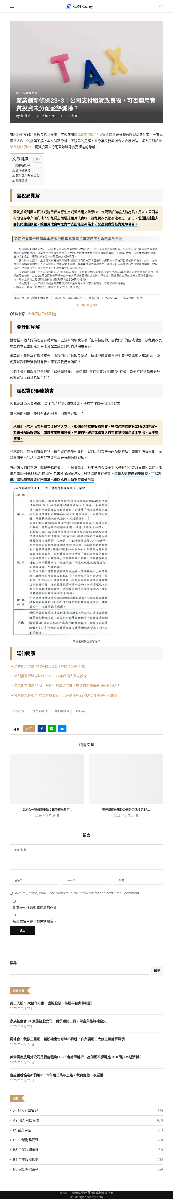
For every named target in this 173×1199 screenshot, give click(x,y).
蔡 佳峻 (25, 116)
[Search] (161, 6)
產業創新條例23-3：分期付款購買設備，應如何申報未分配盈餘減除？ (67, 686)
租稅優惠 (80, 711)
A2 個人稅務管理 (88, 1120)
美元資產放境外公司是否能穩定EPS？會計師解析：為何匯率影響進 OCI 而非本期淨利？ (76, 1057)
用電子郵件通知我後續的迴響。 (36, 907)
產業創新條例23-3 (88, 135)
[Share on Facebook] (42, 728)
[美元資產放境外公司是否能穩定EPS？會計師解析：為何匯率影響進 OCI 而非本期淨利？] (126, 778)
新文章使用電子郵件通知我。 (35, 921)
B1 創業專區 (88, 1130)
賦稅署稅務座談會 (27, 176)
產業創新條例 (62, 711)
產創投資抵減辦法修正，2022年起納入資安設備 (50, 676)
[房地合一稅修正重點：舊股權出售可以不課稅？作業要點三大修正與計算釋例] (47, 778)
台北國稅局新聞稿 (86, 305)
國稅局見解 (22, 165)
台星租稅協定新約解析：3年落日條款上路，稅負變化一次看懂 (56, 1075)
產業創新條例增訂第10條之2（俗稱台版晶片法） (50, 666)
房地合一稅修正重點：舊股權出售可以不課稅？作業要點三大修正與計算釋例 (67, 1039)
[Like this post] (30, 728)
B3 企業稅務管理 (88, 1149)
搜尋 (13, 963)
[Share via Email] (62, 728)
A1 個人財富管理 (88, 1110)
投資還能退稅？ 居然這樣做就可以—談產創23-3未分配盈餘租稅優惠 (66, 695)
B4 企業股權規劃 (88, 1159)
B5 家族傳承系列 (88, 1169)
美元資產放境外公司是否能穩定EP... (126, 809)
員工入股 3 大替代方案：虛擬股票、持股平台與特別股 (51, 1003)
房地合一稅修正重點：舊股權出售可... (47, 809)
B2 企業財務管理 (88, 1140)
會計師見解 (23, 170)
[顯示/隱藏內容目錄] (35, 159)
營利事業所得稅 (39, 711)
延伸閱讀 (21, 181)
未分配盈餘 (18, 711)
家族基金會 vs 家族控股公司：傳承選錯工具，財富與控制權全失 (58, 1021)
